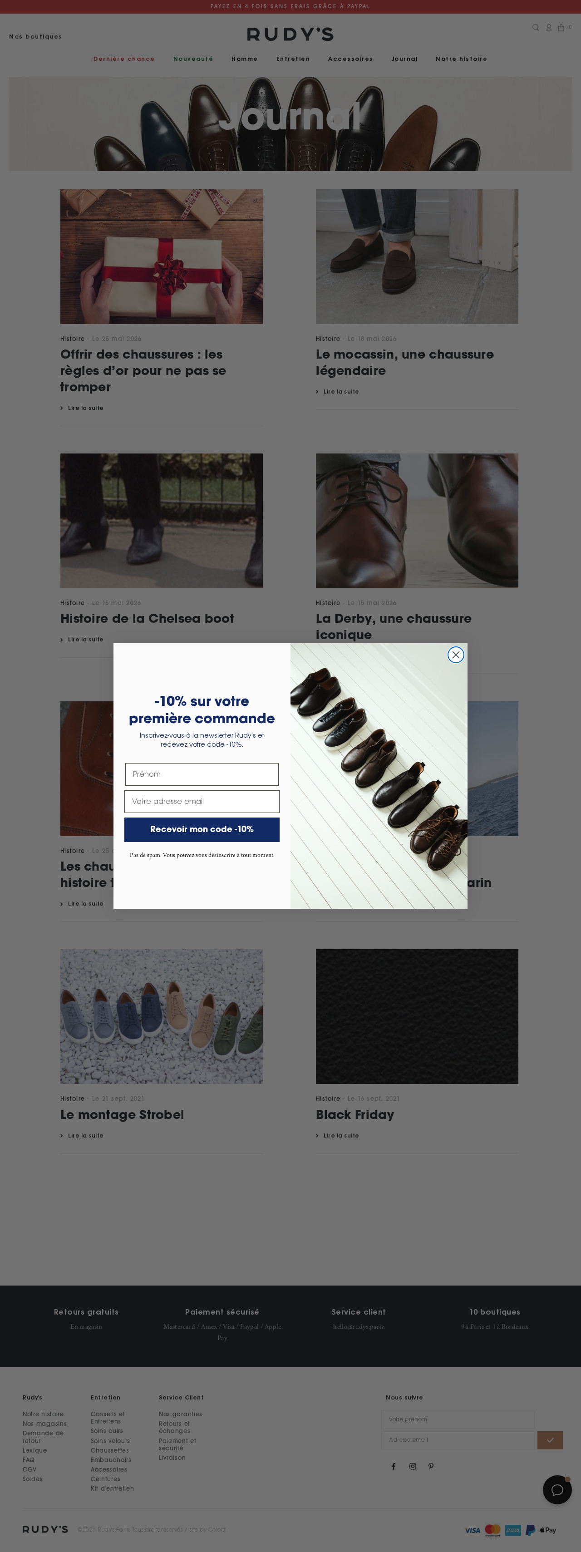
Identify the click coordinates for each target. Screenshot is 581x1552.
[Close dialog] (456, 655)
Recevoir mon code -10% (202, 829)
